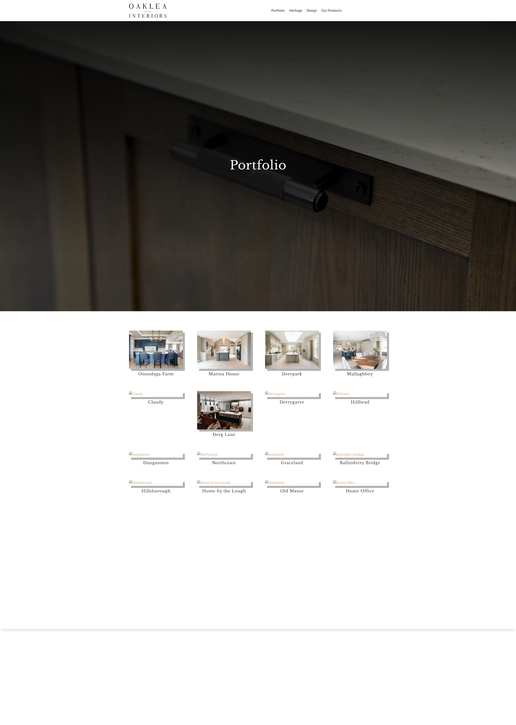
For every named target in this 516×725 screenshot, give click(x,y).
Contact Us (369, 10)
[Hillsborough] (156, 483)
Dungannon (156, 462)
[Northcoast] (224, 455)
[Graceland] (292, 455)
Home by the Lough (224, 491)
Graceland (292, 462)
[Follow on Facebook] (321, 596)
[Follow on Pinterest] (329, 596)
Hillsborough (156, 491)
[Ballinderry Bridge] (360, 455)
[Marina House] (224, 350)
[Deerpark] (292, 350)
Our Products (331, 10)
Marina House (224, 373)
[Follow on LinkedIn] (337, 596)
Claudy (156, 402)
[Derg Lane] (224, 410)
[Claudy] (156, 394)
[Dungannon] (156, 455)
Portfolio (278, 10)
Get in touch (70, 603)
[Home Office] (360, 483)
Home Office (360, 491)
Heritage (295, 10)
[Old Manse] (292, 483)
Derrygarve (292, 402)
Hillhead (360, 402)
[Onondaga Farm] (156, 350)
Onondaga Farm (156, 373)
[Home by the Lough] (224, 483)
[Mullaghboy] (360, 350)
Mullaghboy (360, 373)
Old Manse (292, 491)
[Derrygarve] (292, 394)
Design (312, 10)
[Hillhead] (360, 394)
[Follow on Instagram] (313, 596)
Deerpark (292, 373)
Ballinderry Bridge (360, 462)
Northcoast (224, 462)
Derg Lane (224, 434)
